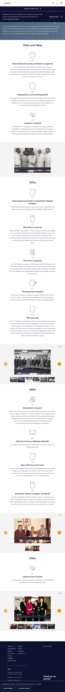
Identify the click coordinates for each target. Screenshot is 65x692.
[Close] (61, 17)
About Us (11, 646)
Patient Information (11, 652)
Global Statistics (10, 657)
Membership (12, 648)
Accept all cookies (23, 688)
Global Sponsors (21, 650)
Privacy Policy (47, 646)
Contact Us (21, 653)
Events (20, 646)
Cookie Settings (8, 688)
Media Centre (12, 660)
